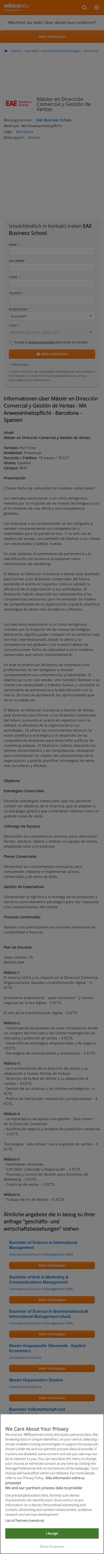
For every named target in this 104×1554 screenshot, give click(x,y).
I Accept (52, 1533)
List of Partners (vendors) (24, 1520)
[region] (52, 1484)
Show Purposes (52, 1546)
